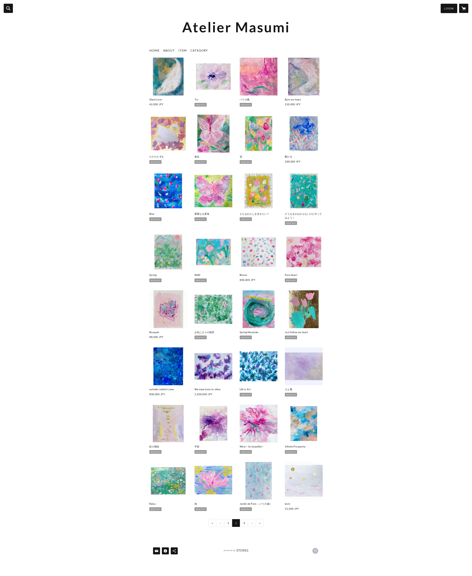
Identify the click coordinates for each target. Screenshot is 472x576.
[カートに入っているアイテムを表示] (463, 8)
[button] (449, 8)
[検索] (8, 8)
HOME (154, 50)
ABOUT (169, 50)
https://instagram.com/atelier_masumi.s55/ (315, 551)
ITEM (182, 50)
